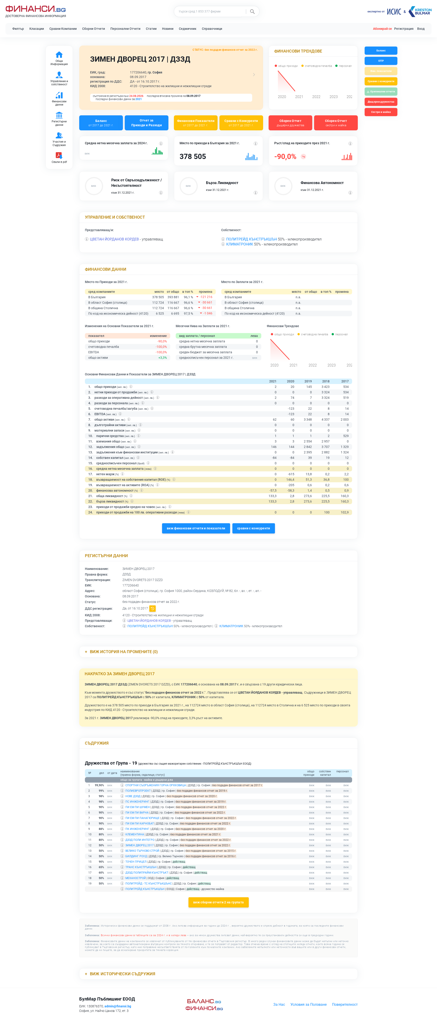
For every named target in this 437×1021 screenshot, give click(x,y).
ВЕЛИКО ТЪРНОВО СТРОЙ (142, 850)
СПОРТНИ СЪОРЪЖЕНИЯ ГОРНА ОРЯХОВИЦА (155, 785)
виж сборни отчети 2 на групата (218, 902)
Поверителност (345, 1004)
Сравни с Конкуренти (241, 123)
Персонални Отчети (125, 28)
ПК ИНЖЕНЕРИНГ (137, 829)
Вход (421, 28)
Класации (36, 28)
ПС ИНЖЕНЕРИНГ (137, 801)
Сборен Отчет (290, 123)
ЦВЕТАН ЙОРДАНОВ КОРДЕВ (114, 239)
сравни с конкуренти (253, 528)
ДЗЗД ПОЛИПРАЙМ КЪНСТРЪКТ (146, 872)
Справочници (212, 28)
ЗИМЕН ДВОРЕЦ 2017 (139, 845)
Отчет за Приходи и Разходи (146, 123)
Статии (151, 28)
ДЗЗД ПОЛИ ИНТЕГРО (139, 840)
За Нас (279, 1004)
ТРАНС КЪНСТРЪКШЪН (141, 867)
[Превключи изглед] (254, 75)
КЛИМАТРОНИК (239, 244)
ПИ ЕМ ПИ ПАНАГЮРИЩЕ (142, 818)
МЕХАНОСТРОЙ (135, 878)
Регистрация (404, 28)
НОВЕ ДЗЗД (132, 796)
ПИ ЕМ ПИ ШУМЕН (137, 807)
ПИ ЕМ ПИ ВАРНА (137, 812)
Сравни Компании (63, 28)
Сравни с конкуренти (381, 81)
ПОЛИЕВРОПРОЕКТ (138, 790)
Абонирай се (382, 28)
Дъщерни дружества (381, 101)
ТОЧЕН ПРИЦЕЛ (135, 861)
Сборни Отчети (93, 28)
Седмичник (187, 28)
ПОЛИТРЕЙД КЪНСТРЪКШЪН (251, 239)
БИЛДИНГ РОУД (136, 856)
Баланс (101, 123)
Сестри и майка (381, 112)
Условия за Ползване (308, 1004)
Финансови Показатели (195, 123)
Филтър (18, 28)
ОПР (381, 60)
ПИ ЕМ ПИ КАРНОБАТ (139, 823)
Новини (167, 28)
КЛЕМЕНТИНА (134, 834)
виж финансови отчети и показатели (196, 528)
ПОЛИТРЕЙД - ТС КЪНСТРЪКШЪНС (148, 883)
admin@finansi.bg (117, 1006)
